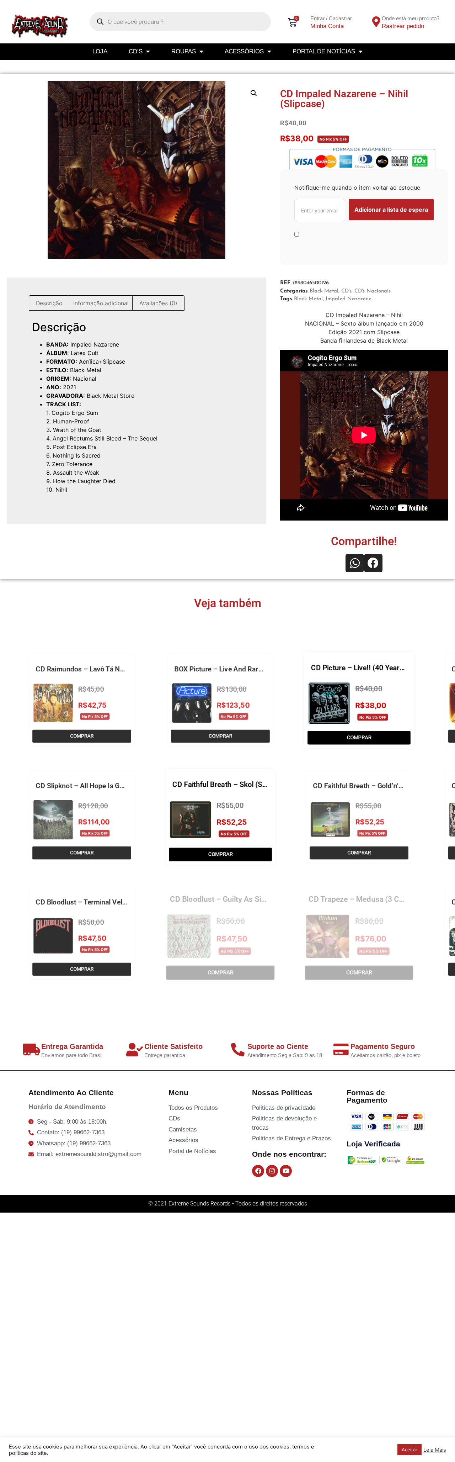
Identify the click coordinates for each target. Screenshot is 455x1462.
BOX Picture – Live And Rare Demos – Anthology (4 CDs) (265, 667)
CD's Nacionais (372, 291)
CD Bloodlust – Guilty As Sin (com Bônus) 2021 (249, 900)
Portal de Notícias (324, 51)
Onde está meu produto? (410, 18)
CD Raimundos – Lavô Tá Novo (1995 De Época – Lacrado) (129, 667)
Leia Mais (434, 1450)
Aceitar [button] (409, 1449)
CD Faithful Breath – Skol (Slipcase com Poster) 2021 (259, 783)
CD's (346, 291)
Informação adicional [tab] (101, 303)
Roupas (183, 51)
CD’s (136, 51)
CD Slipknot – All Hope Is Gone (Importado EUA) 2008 (122, 783)
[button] (253, 93)
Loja (99, 51)
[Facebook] (258, 1171)
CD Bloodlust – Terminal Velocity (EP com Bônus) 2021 (123, 900)
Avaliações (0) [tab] (158, 303)
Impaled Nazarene (348, 299)
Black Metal (324, 291)
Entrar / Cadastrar (331, 18)
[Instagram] (272, 1171)
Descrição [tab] (49, 303)
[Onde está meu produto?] (376, 21)
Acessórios (244, 51)
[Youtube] (286, 1171)
